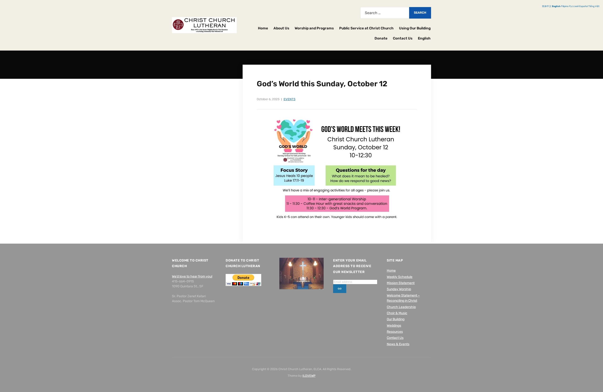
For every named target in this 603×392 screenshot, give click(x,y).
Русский (574, 6)
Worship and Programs (314, 28)
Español (583, 6)
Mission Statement (401, 283)
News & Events (398, 344)
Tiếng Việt (593, 6)
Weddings (394, 326)
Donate (381, 38)
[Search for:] (384, 13)
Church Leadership (401, 307)
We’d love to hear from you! (192, 276)
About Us (281, 28)
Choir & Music (397, 313)
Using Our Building (415, 28)
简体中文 (546, 6)
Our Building (395, 319)
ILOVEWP (308, 375)
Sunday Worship (399, 289)
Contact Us (402, 38)
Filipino (565, 6)
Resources (395, 332)
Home (263, 28)
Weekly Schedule (399, 277)
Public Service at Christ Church (366, 28)
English (424, 38)
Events (289, 99)
